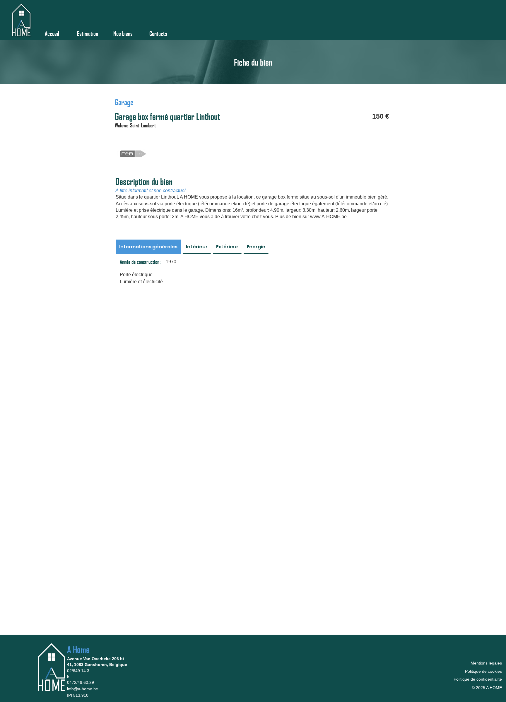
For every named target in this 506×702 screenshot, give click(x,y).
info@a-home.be (82, 688)
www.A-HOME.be (328, 216)
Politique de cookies (483, 671)
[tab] (148, 247)
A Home (78, 649)
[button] (123, 30)
